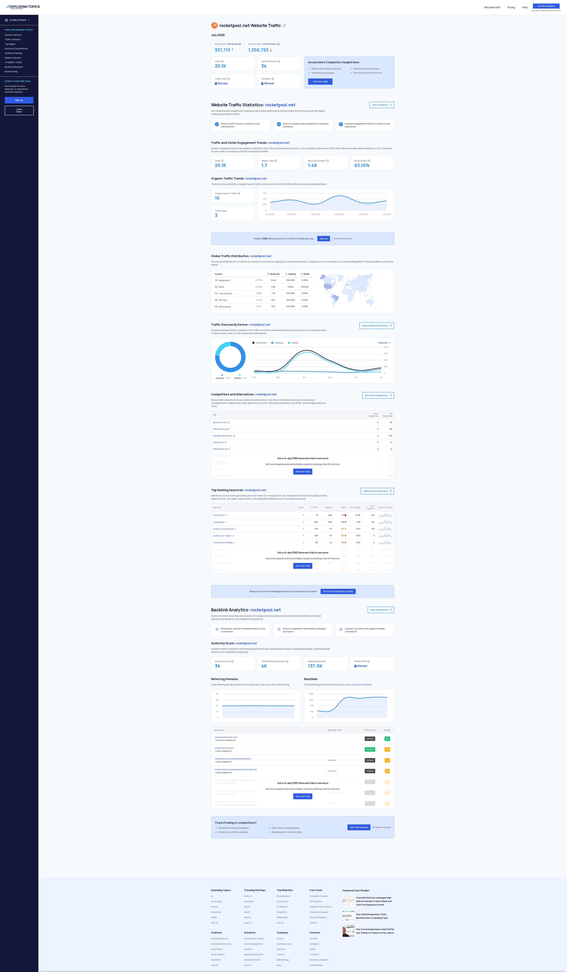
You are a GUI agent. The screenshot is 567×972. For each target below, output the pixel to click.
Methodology (283, 959)
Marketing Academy (319, 959)
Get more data (320, 81)
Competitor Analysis (319, 912)
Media (214, 917)
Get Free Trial (303, 471)
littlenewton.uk (220, 449)
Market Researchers (253, 954)
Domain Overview (13, 34)
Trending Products (219, 938)
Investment (282, 906)
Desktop (279, 342)
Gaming (247, 917)
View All (214, 922)
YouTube (313, 938)
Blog (279, 965)
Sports (247, 906)
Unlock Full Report (546, 6)
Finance (247, 896)
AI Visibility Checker (319, 896)
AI (212, 896)
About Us (281, 949)
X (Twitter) (314, 954)
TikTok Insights (218, 954)
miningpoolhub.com (222, 435)
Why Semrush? (492, 7)
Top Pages (10, 44)
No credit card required (343, 238)
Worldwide (232, 44)
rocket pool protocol (223, 528)
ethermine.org (220, 429)
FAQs (525, 7)
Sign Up (19, 100)
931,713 (222, 50)
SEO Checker (316, 901)
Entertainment (283, 896)
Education (249, 901)
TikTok (312, 949)
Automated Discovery (221, 943)
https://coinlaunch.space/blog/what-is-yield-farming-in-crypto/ (236, 769)
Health (247, 912)
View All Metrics (380, 104)
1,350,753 (258, 50)
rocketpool (218, 522)
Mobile (295, 342)
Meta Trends (217, 949)
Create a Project (17, 20)
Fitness (214, 906)
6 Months (383, 342)
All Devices (261, 342)
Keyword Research (14, 66)
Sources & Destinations (16, 48)
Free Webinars (316, 965)
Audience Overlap (13, 53)
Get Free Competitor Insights (338, 591)
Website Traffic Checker (321, 906)
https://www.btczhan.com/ (226, 737)
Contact (281, 954)
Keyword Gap (11, 71)
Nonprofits (282, 912)
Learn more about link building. (275, 684)
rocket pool (218, 515)
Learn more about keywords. (292, 498)
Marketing (216, 912)
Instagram (314, 943)
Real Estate (282, 917)
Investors (248, 949)
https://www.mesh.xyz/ (224, 748)
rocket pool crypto (222, 535)
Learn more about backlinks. (358, 684)
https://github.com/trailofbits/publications (233, 758)
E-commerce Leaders (254, 938)
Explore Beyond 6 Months (375, 325)
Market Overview (13, 57)
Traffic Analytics (12, 39)
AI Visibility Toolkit (13, 62)
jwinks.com (218, 442)
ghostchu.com (220, 422)
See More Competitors (376, 395)
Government (282, 901)
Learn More (19, 110)
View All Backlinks (379, 609)
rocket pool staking (222, 542)
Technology (216, 901)
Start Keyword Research (375, 491)
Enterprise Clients (252, 959)
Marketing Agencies (253, 943)
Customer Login (284, 943)
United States (269, 44)
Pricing (511, 7)
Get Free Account (359, 827)
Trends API (216, 959)
